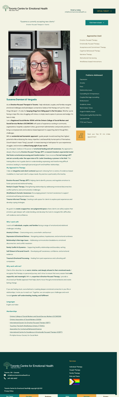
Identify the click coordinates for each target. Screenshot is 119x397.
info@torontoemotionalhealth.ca (75, 12)
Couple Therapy (74, 370)
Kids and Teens (74, 376)
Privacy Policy (9, 391)
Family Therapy (74, 373)
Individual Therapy (75, 367)
